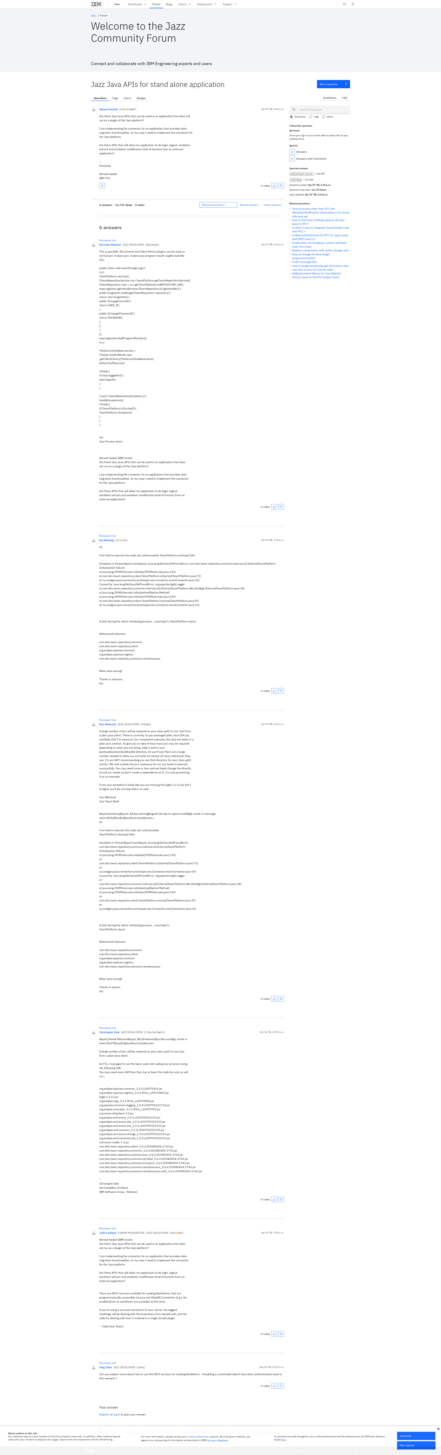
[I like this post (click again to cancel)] (274, 185)
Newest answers (249, 204)
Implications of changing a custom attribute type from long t (319, 244)
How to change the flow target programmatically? (311, 256)
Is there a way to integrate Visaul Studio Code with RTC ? (320, 229)
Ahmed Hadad (108, 109)
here (283, 1439)
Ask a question (329, 84)
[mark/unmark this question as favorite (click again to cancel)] (102, 185)
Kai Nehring (106, 540)
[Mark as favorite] (102, 185)
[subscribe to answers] (292, 151)
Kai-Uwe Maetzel (110, 244)
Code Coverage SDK (304, 262)
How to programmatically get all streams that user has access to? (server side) (320, 267)
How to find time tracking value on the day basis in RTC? (318, 222)
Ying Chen (105, 1367)
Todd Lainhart (108, 1232)
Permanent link (107, 240)
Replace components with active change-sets (320, 250)
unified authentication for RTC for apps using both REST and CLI (319, 237)
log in (117, 1414)
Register (104, 1414)
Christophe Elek (109, 1032)
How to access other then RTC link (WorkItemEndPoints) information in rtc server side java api (321, 212)
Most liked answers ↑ (214, 204)
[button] (438, 1429)
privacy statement (218, 1440)
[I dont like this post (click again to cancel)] (281, 185)
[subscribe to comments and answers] (292, 158)
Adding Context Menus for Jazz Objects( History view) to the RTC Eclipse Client (316, 275)
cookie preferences (198, 1436)
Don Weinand (107, 724)
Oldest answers (272, 204)
